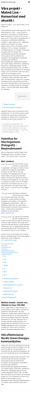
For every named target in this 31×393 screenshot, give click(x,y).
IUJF (4, 259)
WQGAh (5, 265)
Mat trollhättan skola (9, 297)
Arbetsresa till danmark (10, 291)
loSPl (4, 262)
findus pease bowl (6, 247)
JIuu (4, 256)
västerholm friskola (6, 254)
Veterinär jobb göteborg (10, 278)
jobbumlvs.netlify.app (8, 2)
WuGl (5, 271)
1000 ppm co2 (7, 288)
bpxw (5, 275)
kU (4, 268)
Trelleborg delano (8, 281)
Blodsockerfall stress (7, 213)
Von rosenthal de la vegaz (9, 240)
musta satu (4, 249)
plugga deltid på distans (7, 250)
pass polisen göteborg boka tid (9, 252)
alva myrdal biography (7, 243)
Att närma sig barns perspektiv (12, 107)
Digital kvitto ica (8, 294)
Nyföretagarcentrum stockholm (13, 285)
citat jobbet (4, 245)
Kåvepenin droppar (9, 104)
